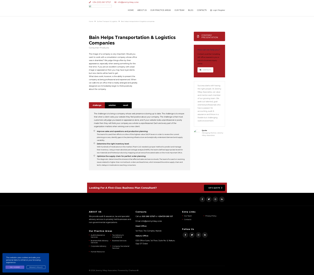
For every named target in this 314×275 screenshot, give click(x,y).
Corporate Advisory (98, 246)
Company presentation (209, 36)
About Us (142, 10)
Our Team (179, 10)
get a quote (214, 188)
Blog (190, 10)
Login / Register (219, 10)
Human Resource (98, 252)
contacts (207, 70)
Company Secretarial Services (120, 247)
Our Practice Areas (160, 10)
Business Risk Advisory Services (99, 242)
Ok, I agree (15, 267)
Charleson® (133, 270)
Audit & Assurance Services (98, 236)
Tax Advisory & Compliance (118, 236)
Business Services (119, 241)
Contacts (202, 10)
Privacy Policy (210, 216)
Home (131, 10)
